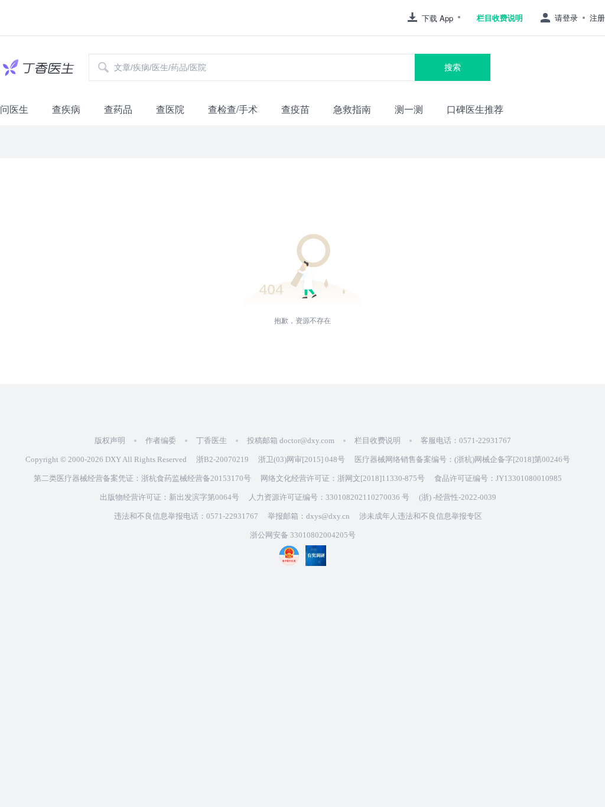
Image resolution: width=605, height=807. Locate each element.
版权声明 (110, 440)
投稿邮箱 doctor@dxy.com (290, 440)
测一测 (409, 109)
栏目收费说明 (500, 17)
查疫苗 (295, 109)
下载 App (437, 18)
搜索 (452, 67)
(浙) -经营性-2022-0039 (457, 497)
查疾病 (66, 109)
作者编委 (160, 440)
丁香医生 (211, 440)
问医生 (14, 109)
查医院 (170, 109)
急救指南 (352, 109)
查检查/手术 (233, 109)
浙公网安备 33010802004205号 (303, 535)
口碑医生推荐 (475, 109)
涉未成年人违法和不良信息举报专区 (420, 516)
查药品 (118, 109)
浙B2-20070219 (222, 459)
